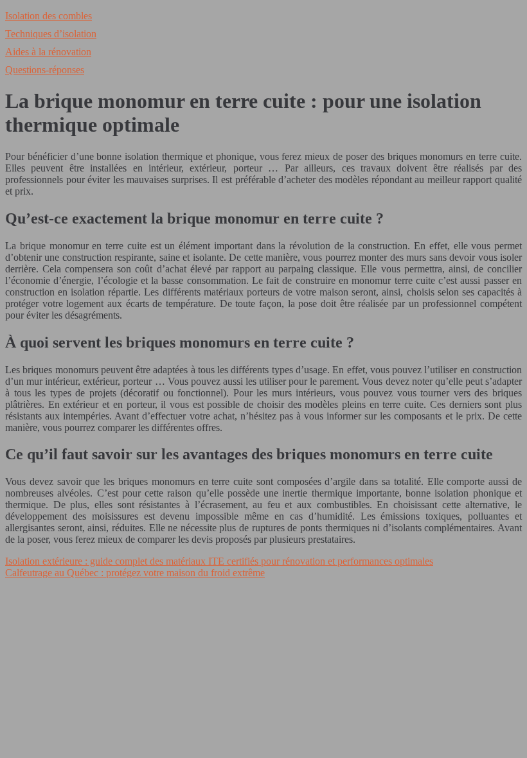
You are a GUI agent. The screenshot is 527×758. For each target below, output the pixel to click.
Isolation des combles (48, 15)
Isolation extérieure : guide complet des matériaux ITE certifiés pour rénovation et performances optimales (219, 561)
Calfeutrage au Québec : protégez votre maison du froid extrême (135, 572)
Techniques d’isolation (50, 33)
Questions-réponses (44, 69)
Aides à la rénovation (48, 51)
